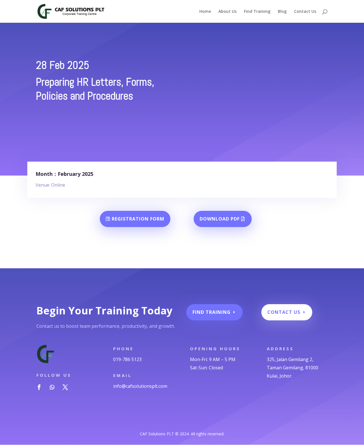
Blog (282, 11)
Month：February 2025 (64, 173)
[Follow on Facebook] (39, 387)
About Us (227, 11)
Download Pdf (220, 219)
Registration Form (138, 219)
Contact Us (305, 11)
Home (205, 11)
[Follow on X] (65, 387)
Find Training (257, 11)
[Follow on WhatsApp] (52, 387)
